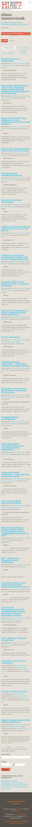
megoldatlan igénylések (23, 52)
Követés (4, 40)
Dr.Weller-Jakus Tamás (8, 481)
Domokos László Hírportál (14, 691)
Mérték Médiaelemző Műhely (11, 342)
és (13, 764)
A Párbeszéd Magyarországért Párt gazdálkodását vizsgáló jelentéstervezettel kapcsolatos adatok (13, 611)
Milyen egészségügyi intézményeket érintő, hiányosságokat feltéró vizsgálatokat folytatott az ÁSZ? (15, 531)
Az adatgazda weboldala (9, 781)
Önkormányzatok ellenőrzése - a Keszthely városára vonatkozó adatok (15, 363)
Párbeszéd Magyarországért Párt (12, 507)
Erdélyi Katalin (20, 694)
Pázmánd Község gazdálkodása (10, 418)
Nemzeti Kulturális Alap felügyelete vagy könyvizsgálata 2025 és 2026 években (15, 121)
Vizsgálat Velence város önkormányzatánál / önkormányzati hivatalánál (15, 584)
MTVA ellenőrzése (10, 337)
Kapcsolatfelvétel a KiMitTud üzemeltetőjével (16, 802)
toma (3, 567)
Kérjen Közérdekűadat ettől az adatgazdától (12, 34)
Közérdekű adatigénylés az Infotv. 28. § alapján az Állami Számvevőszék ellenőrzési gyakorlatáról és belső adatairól (15, 89)
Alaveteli (18, 809)
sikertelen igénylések (8, 53)
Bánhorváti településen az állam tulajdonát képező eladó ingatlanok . (14, 312)
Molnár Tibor (5, 370)
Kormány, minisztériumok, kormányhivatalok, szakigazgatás (14, 23)
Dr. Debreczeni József (8, 65)
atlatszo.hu (10, 9)
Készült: (4, 761)
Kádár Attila (5, 264)
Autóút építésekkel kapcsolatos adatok (11, 502)
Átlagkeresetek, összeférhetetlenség (11, 174)
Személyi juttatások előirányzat (11, 201)
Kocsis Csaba (19, 724)
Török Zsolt (5, 540)
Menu (30, 2)
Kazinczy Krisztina (7, 290)
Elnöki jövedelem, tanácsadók (10, 59)
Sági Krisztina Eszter (8, 397)
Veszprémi (4, 155)
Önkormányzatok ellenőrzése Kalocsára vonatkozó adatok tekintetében (12, 446)
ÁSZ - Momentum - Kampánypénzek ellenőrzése (11, 560)
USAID (26, 816)
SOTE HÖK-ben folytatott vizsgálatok (14, 639)
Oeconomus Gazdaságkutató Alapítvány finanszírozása (15, 149)
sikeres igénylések (23, 48)
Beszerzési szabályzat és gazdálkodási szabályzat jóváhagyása (14, 390)
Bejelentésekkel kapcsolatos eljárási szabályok (15, 721)
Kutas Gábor (5, 235)
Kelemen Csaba (6, 98)
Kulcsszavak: (5, 754)
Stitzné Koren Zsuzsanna (9, 423)
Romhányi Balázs (20, 665)
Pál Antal (4, 591)
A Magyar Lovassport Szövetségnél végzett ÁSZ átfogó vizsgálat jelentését (15, 257)
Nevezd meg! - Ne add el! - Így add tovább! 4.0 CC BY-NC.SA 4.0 (16, 822)
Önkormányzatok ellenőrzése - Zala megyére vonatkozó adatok (15, 474)
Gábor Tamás (5, 128)
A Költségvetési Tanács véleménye (13, 661)
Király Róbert (5, 454)
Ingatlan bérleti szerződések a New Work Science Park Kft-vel (15, 228)
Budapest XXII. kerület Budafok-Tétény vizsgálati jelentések (15, 283)
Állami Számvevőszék (19, 63)
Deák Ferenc (5, 319)
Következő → (22, 747)
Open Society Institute (20, 814)
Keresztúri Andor (7, 645)
